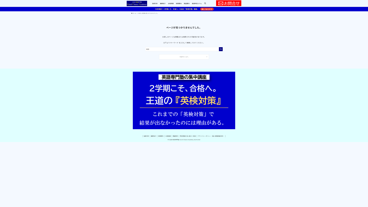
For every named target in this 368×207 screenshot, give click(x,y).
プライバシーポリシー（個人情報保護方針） (211, 136)
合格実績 (168, 136)
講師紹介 (153, 136)
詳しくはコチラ (207, 9)
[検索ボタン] (205, 3)
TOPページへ (184, 57)
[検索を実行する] (221, 49)
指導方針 (146, 136)
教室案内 (175, 136)
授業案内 (160, 136)
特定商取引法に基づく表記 (188, 136)
